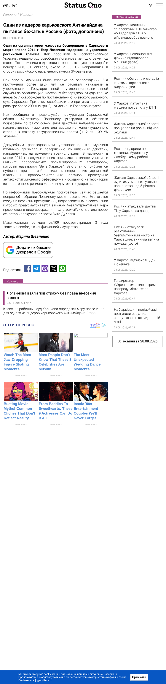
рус (14, 5)
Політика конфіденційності (34, 680)
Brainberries (21, 375)
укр (5, 5)
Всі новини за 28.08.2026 (138, 341)
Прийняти (139, 677)
